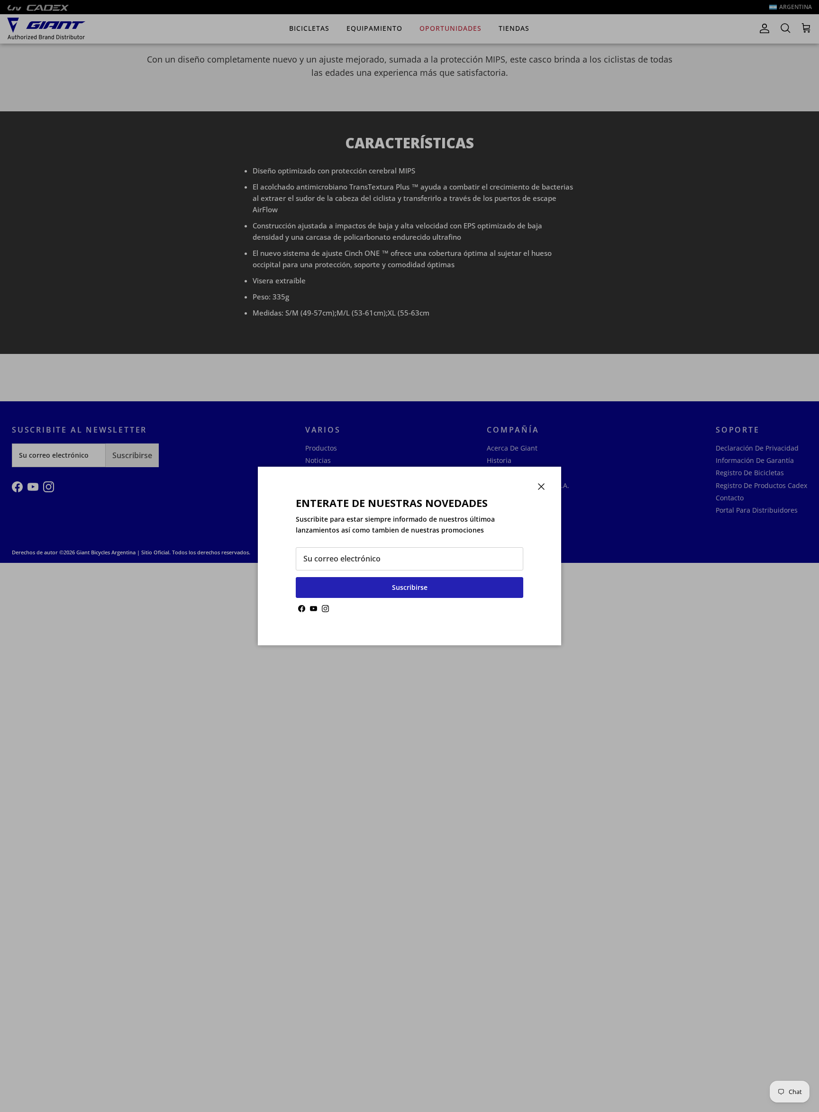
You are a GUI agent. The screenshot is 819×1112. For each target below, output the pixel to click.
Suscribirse (410, 587)
